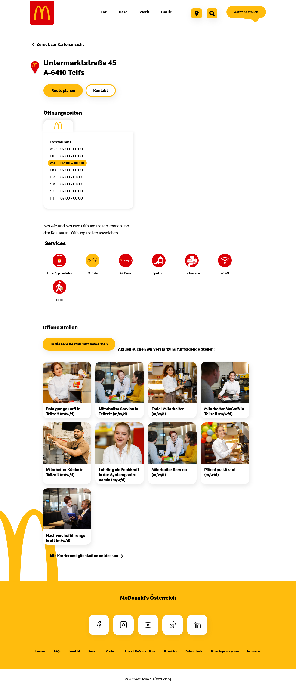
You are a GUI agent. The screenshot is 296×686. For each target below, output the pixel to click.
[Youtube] (148, 625)
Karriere (111, 651)
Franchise (170, 651)
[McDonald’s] (42, 13)
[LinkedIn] (197, 625)
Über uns (39, 651)
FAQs (57, 651)
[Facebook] (99, 625)
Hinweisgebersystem (225, 651)
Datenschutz (193, 651)
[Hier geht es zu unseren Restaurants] (196, 13)
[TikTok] (173, 625)
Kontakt (74, 651)
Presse (92, 651)
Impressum (254, 651)
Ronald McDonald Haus (140, 651)
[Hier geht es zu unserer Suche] (212, 13)
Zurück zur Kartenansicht (60, 44)
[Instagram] (123, 625)
